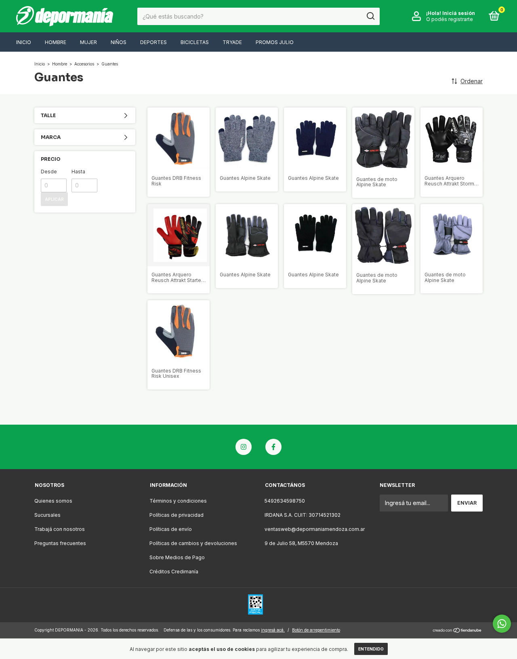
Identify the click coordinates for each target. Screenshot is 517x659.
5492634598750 (285, 501)
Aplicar (54, 199)
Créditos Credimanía (173, 571)
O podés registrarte (449, 19)
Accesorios (84, 63)
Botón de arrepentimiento (316, 629)
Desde (49, 171)
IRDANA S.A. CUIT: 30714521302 (302, 515)
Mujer (88, 42)
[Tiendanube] (457, 630)
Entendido (371, 648)
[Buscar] (370, 16)
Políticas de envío (170, 529)
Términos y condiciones (178, 501)
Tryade (232, 42)
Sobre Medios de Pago (177, 557)
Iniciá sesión (458, 13)
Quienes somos (53, 501)
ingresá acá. (273, 629)
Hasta (78, 171)
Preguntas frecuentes (60, 543)
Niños (118, 42)
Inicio (23, 42)
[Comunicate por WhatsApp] (502, 624)
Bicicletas (195, 42)
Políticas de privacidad (176, 515)
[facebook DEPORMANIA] (273, 447)
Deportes (153, 42)
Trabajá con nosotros (59, 529)
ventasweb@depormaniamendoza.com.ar (315, 529)
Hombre (55, 42)
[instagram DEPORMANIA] (243, 447)
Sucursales (47, 515)
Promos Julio (275, 42)
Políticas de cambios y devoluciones (193, 543)
